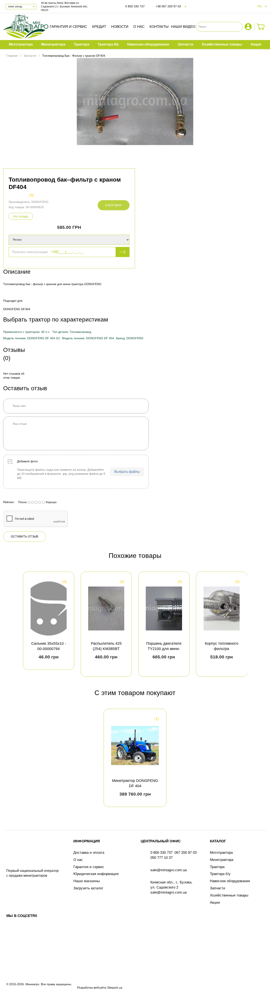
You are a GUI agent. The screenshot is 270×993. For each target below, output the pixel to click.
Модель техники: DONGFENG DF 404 (88, 338)
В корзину (113, 205)
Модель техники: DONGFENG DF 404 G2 (31, 338)
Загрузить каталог (88, 888)
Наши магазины (86, 881)
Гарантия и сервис (68, 27)
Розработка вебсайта (91, 987)
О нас (138, 27)
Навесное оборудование (230, 881)
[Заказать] (261, 26)
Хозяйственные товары (229, 895)
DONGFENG (40, 202)
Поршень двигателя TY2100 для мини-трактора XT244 (163, 648)
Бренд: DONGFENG (129, 338)
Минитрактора (221, 860)
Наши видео (183, 27)
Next (260, 624)
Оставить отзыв (24, 536)
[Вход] (249, 26)
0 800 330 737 (135, 6)
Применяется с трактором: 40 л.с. (26, 332)
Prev (10, 624)
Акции (215, 903)
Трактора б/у (220, 874)
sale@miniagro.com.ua (168, 870)
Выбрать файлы (127, 471)
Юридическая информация (96, 874)
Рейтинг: (9, 502)
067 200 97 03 (185, 853)
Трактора (217, 867)
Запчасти (217, 888)
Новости (119, 27)
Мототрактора (221, 853)
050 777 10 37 (161, 858)
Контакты (159, 27)
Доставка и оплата (88, 853)
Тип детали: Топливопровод (71, 332)
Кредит (99, 27)
